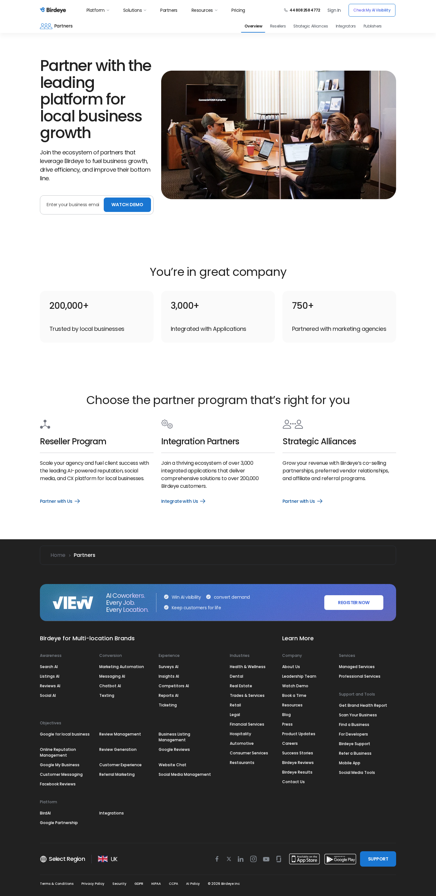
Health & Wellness (248, 666)
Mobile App (349, 763)
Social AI (48, 695)
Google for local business (65, 734)
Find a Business (354, 724)
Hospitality (240, 733)
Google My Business (59, 764)
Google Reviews (174, 749)
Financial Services (247, 724)
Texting (106, 695)
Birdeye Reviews (298, 762)
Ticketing (168, 705)
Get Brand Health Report (363, 705)
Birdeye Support (354, 743)
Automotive (242, 743)
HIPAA (156, 883)
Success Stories (297, 753)
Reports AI (168, 695)
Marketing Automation (121, 666)
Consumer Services (249, 753)
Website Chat (172, 764)
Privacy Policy (92, 883)
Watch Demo (295, 686)
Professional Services (359, 676)
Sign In (334, 10)
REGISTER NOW (353, 602)
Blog (286, 714)
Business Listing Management (174, 737)
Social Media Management (185, 774)
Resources (202, 10)
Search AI (49, 666)
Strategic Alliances (310, 26)
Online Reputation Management (58, 752)
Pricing (238, 10)
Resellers (278, 26)
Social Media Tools (357, 772)
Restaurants (242, 762)
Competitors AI (174, 686)
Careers (290, 743)
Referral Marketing (117, 774)
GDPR (138, 883)
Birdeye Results (297, 772)
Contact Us (293, 781)
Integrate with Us (183, 501)
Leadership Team (299, 676)
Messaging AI (112, 676)
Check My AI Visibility (371, 10)
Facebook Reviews (58, 784)
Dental (236, 676)
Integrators (346, 26)
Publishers (373, 26)
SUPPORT (378, 859)
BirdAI (45, 813)
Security (119, 883)
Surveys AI (168, 666)
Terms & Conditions (56, 883)
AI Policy (193, 883)
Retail (235, 705)
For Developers (353, 734)
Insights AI (169, 676)
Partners (168, 10)
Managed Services (357, 666)
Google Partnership (59, 822)
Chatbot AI (110, 686)
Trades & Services (247, 695)
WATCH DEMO (127, 204)
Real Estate (241, 686)
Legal (235, 714)
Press (287, 724)
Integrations (111, 813)
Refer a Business (355, 753)
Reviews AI (50, 686)
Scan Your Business (358, 715)
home (57, 555)
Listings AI (49, 676)
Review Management (120, 734)
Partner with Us (59, 501)
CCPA (173, 883)
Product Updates (298, 733)
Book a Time (294, 695)
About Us (291, 666)
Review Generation (118, 749)
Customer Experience (120, 764)
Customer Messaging (61, 774)
